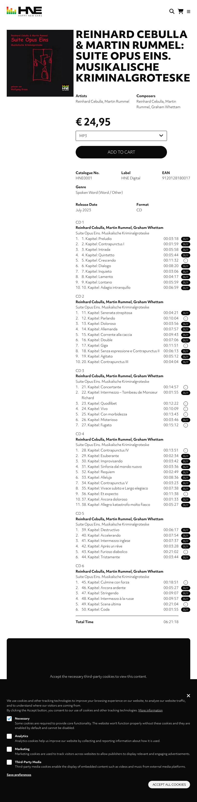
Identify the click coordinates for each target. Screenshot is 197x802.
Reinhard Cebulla (89, 101)
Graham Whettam (165, 107)
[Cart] (181, 11)
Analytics (21, 736)
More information (150, 710)
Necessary (22, 718)
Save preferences (19, 775)
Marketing (22, 749)
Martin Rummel (117, 101)
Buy (185, 239)
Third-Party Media (28, 762)
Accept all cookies (169, 785)
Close (188, 695)
